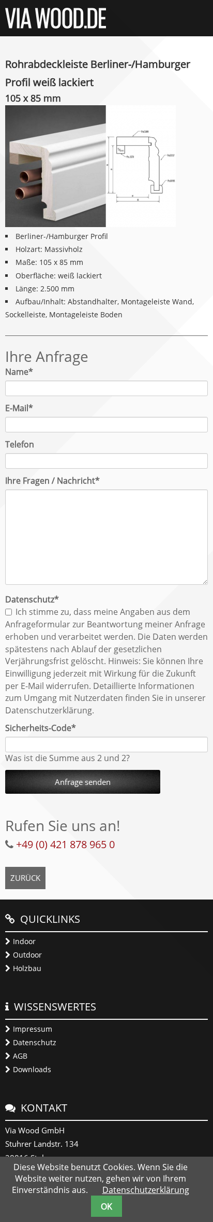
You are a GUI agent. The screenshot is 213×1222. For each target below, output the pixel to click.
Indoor (24, 941)
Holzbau (27, 968)
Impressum (32, 1029)
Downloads (32, 1069)
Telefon (19, 444)
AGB (20, 1056)
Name (24, 371)
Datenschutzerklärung (145, 1190)
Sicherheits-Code (40, 728)
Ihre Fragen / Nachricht (52, 480)
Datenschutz (34, 1042)
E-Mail (24, 408)
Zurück (25, 878)
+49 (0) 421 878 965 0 (65, 844)
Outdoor (27, 955)
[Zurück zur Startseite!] (55, 25)
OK (106, 1206)
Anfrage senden (83, 782)
